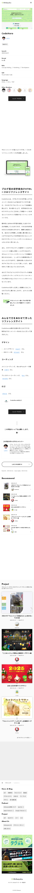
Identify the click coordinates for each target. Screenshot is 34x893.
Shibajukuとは (8, 825)
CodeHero (17, 782)
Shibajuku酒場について (10, 807)
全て (5, 792)
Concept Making (6, 67)
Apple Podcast (8, 810)
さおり (6, 370)
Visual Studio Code (7, 75)
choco (4, 394)
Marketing (16, 67)
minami (17, 352)
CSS (8, 82)
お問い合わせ (7, 828)
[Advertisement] (17, 127)
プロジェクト (8, 782)
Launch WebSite (17, 98)
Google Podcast (20, 810)
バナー (16, 818)
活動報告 (10, 792)
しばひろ (8, 38)
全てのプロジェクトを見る (23, 737)
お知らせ (16, 796)
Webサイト (5, 44)
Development (25, 67)
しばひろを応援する (17, 464)
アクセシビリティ (8, 796)
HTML (3, 82)
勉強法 (25, 792)
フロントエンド (17, 792)
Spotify (20, 807)
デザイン (6, 799)
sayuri (18, 349)
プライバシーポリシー (19, 825)
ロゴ (21, 818)
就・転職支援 (13, 799)
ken (23, 375)
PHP (13, 82)
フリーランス (23, 796)
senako (5, 378)
